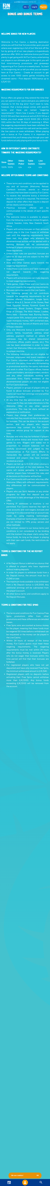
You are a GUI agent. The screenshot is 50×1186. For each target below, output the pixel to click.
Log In (34, 7)
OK (38, 1175)
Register (43, 7)
